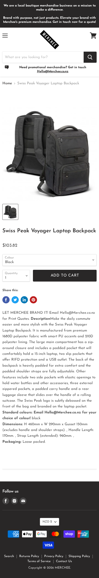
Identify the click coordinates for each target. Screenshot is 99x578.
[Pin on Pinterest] (33, 299)
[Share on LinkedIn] (24, 299)
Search (9, 556)
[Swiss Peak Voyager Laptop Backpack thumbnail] (10, 212)
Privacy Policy (53, 556)
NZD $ (47, 521)
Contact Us (64, 561)
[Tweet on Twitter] (15, 299)
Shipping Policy (79, 556)
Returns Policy (29, 556)
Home (7, 83)
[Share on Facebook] (6, 299)
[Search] (90, 57)
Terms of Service (39, 561)
